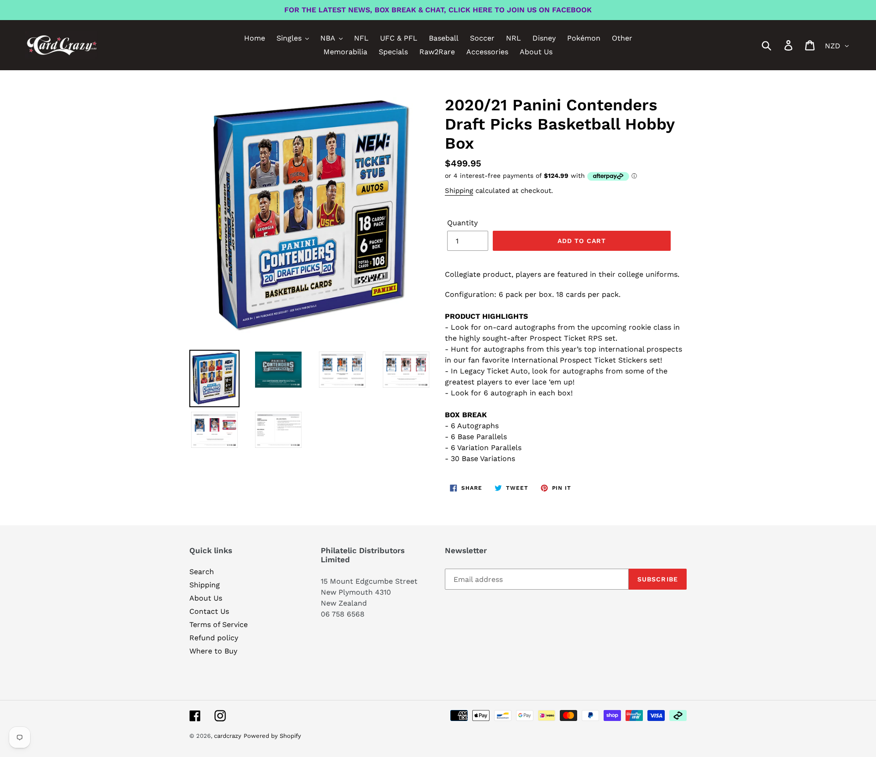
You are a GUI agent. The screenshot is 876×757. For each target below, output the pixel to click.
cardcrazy (227, 735)
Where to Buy (213, 651)
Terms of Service (218, 624)
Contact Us (209, 611)
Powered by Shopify (272, 735)
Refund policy (213, 637)
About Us (205, 598)
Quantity (462, 222)
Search (201, 571)
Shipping (459, 191)
